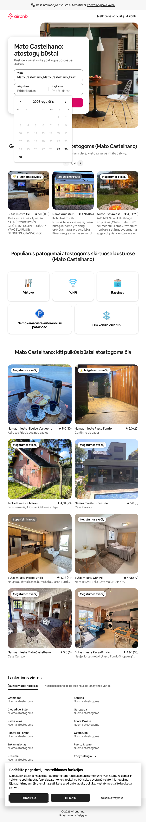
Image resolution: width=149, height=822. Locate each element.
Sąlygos (82, 815)
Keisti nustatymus (111, 798)
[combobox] (48, 77)
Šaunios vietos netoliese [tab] (23, 686)
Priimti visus (29, 798)
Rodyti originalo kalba (101, 5)
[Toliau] (80, 163)
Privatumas (66, 815)
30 (66, 149)
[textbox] (31, 90)
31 (20, 157)
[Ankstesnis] (66, 163)
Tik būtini (70, 798)
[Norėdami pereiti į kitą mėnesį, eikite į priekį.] (65, 102)
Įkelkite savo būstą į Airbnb (116, 16)
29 (58, 149)
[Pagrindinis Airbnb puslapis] (18, 16)
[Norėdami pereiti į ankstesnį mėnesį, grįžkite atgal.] (21, 102)
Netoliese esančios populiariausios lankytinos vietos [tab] (78, 686)
